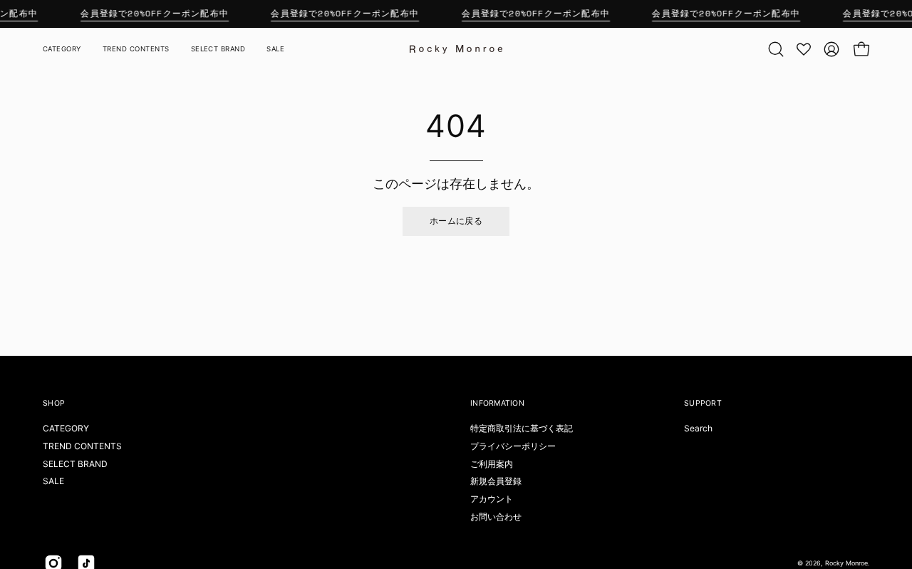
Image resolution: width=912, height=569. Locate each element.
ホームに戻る (456, 220)
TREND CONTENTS (82, 446)
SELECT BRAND (75, 463)
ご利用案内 (491, 463)
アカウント (491, 498)
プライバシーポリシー (513, 446)
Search (698, 428)
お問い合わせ (496, 516)
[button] (776, 49)
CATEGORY (66, 428)
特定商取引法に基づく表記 (521, 428)
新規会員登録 (496, 481)
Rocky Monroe (846, 563)
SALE (53, 481)
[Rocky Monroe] (456, 49)
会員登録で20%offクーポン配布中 (155, 13)
